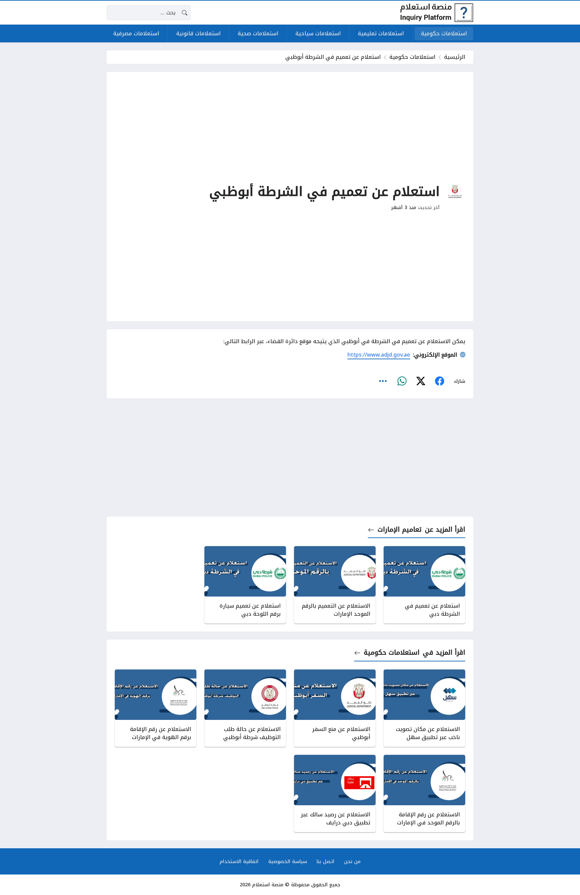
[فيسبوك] (439, 381)
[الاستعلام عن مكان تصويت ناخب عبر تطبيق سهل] (424, 708)
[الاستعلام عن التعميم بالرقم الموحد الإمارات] (335, 584)
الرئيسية (454, 57)
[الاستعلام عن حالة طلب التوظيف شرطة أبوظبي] (245, 708)
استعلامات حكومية (412, 57)
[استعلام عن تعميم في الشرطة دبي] (424, 584)
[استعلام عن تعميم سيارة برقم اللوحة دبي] (245, 584)
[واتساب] (401, 381)
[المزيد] (383, 381)
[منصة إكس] (420, 381)
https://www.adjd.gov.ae (378, 355)
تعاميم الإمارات (400, 529)
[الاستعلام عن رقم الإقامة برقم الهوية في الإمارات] (155, 708)
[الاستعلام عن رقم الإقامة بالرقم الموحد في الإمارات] (424, 793)
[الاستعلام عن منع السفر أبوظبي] (335, 708)
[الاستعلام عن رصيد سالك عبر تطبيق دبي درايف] (335, 793)
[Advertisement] (290, 127)
